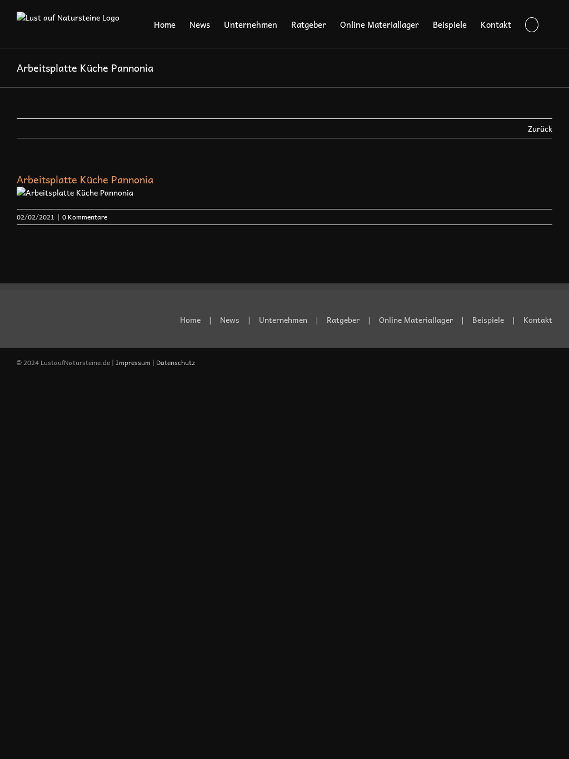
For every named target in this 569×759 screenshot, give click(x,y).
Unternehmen (283, 319)
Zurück (540, 128)
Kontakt (537, 319)
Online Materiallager (416, 319)
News (229, 319)
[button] (532, 24)
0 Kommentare (84, 216)
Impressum (133, 362)
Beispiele (488, 319)
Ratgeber (343, 319)
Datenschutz (175, 362)
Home (190, 319)
